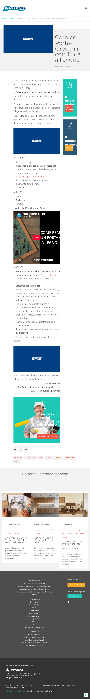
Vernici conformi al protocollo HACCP (34, 643)
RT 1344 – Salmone (47, 275)
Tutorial (34, 595)
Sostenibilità (34, 632)
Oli (34, 624)
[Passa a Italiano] (69, 601)
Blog (12, 18)
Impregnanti (34, 610)
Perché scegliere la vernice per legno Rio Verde (34, 586)
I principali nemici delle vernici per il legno (34, 589)
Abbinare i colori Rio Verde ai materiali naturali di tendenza (16, 540)
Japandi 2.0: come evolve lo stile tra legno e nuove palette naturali (72, 544)
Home (5, 18)
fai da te (18, 458)
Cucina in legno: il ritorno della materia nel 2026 (45, 540)
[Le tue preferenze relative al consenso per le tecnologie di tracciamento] (86, 695)
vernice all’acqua (34, 458)
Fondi (34, 607)
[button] (86, 8)
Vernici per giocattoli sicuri (34, 640)
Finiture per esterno (34, 616)
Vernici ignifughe (34, 613)
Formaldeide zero (34, 634)
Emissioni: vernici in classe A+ (34, 637)
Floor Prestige (34, 602)
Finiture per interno (34, 619)
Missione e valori (34, 581)
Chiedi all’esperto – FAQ (34, 645)
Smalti (34, 621)
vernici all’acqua (54, 458)
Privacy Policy (10, 691)
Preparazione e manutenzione (34, 627)
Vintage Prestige (34, 599)
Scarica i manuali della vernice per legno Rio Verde (34, 592)
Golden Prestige (34, 605)
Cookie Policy (21, 691)
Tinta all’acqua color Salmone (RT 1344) (35, 176)
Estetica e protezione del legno (34, 583)
